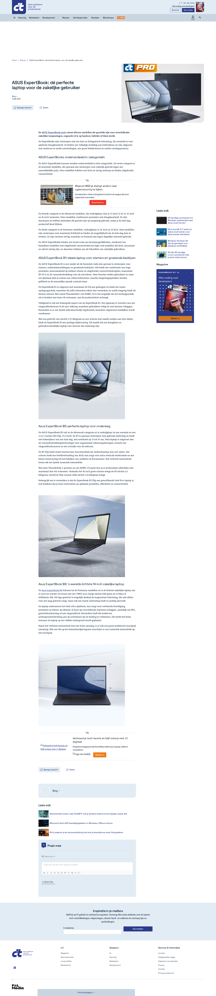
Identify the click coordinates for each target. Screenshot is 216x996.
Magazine (65, 953)
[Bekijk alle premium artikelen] (121, 17)
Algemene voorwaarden (168, 961)
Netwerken (114, 961)
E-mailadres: (69, 928)
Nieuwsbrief (65, 965)
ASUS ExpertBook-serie (54, 132)
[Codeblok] (68, 872)
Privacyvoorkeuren (166, 973)
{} (75, 873)
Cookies (161, 969)
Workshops (108, 17)
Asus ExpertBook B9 (52, 590)
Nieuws (65, 17)
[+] (79, 873)
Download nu (98, 202)
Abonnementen (67, 957)
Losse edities (66, 961)
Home (14, 60)
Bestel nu (99, 754)
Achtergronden (80, 17)
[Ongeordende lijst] (61, 872)
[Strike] (54, 872)
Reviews (95, 17)
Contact (161, 953)
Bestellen (176, 10)
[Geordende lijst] (58, 872)
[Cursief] (47, 872)
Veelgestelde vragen (166, 957)
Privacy (161, 965)
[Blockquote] (65, 872)
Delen (45, 107)
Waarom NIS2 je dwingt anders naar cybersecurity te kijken (96, 187)
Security (113, 957)
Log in (12, 102)
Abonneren (188, 10)
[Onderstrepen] (51, 872)
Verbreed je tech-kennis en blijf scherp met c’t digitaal (100, 740)
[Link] (72, 872)
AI (110, 953)
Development (115, 965)
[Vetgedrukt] (44, 872)
